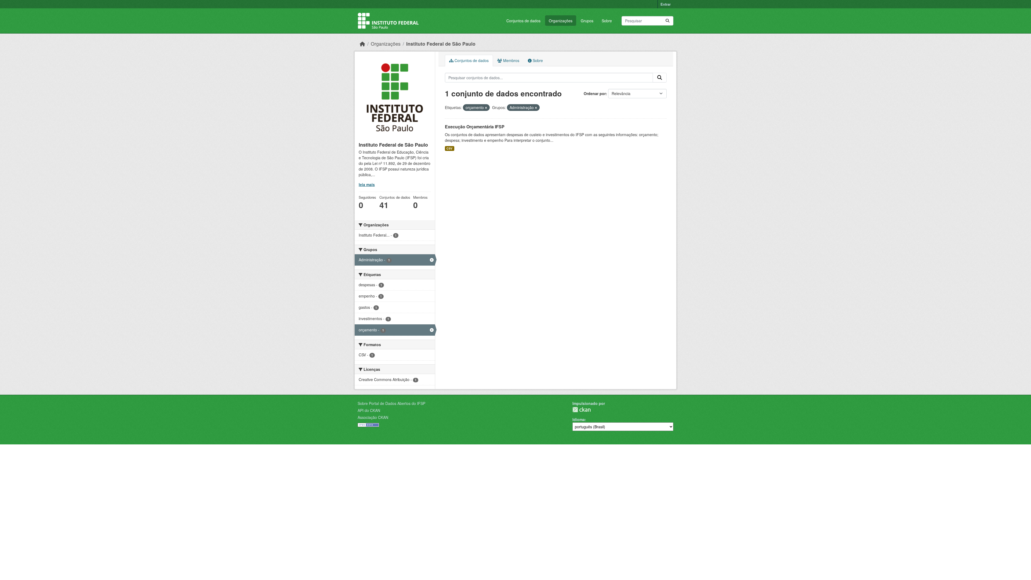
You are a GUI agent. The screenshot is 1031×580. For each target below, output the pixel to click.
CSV (449, 148)
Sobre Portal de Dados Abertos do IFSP (391, 403)
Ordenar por (595, 93)
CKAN (581, 409)
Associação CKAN (373, 417)
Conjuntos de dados (523, 20)
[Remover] (486, 108)
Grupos (587, 20)
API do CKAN (369, 410)
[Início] (362, 43)
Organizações (560, 20)
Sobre (607, 20)
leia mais (367, 184)
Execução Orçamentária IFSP (474, 127)
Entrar (665, 4)
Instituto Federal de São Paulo (440, 43)
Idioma (578, 419)
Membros (510, 60)
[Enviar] (667, 21)
